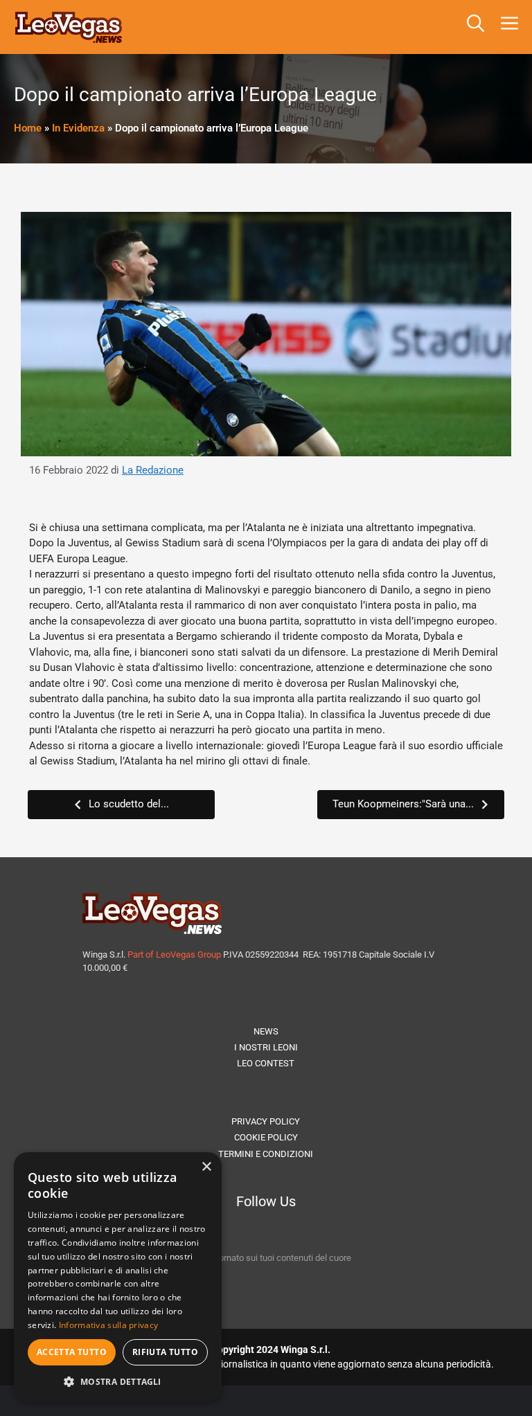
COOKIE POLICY (266, 1137)
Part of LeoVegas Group (174, 954)
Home (28, 128)
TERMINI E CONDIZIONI (265, 1154)
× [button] (206, 1167)
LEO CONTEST (265, 1063)
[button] (476, 27)
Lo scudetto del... (129, 804)
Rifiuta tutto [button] (165, 1352)
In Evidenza (78, 128)
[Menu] (512, 27)
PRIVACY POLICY (265, 1121)
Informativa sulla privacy (109, 1325)
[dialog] (118, 1277)
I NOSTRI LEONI (266, 1047)
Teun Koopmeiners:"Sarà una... (403, 804)
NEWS (266, 1031)
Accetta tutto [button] (72, 1352)
